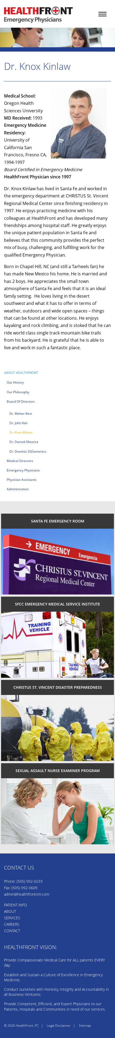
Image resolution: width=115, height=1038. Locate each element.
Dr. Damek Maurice (24, 441)
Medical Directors (20, 461)
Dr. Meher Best (20, 413)
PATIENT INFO (15, 904)
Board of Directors (21, 401)
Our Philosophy (18, 392)
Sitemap (85, 1025)
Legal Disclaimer (59, 1025)
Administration (18, 489)
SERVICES (12, 917)
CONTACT (12, 930)
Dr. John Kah (18, 423)
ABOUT (10, 911)
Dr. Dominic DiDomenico (27, 451)
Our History (15, 382)
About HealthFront (21, 372)
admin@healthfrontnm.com (26, 894)
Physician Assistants (22, 479)
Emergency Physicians (23, 470)
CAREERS (11, 924)
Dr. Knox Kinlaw (20, 432)
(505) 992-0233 (30, 881)
